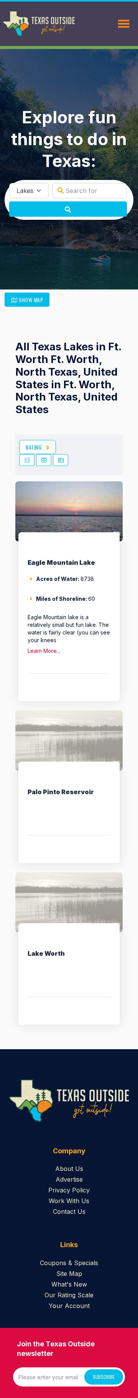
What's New (69, 1284)
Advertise (69, 1179)
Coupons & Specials (69, 1263)
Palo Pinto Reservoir (61, 792)
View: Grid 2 (26, 460)
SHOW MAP (30, 300)
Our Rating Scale (69, 1295)
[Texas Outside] (38, 24)
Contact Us (69, 1211)
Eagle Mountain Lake (61, 562)
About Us (69, 1168)
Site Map (69, 1273)
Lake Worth (46, 953)
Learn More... (44, 650)
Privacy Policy (69, 1190)
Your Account (69, 1306)
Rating (34, 447)
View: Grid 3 (43, 460)
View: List (60, 460)
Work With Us (69, 1201)
